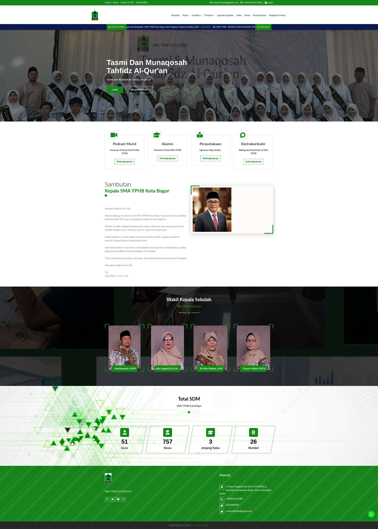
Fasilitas (196, 15)
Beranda (175, 15)
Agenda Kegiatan (225, 15)
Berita (247, 15)
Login (270, 2)
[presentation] (12, 75)
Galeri (239, 15)
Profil (184, 15)
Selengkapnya (139, 89)
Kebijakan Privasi (277, 15)
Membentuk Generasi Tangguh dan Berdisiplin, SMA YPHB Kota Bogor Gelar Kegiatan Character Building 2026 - (134, 27)
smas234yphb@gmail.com (225, 2)
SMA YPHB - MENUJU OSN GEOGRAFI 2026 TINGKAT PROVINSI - (228, 27)
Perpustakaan (259, 15)
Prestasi (208, 15)
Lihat (115, 89)
